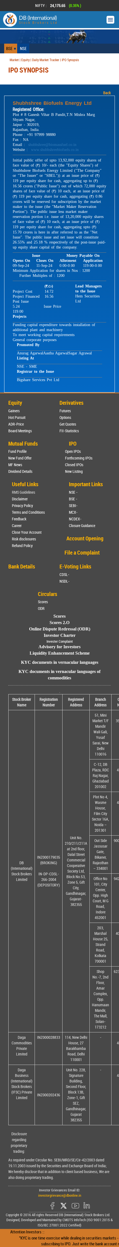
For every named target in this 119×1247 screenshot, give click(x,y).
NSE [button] (23, 48)
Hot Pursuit (16, 417)
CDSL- (64, 574)
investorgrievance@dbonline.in (59, 1195)
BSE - (73, 498)
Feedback (19, 518)
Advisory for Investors (59, 646)
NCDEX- (75, 518)
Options (65, 417)
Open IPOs (73, 451)
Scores (43, 601)
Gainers (14, 410)
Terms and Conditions (28, 512)
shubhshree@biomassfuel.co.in (52, 145)
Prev (11, 5)
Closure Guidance (82, 525)
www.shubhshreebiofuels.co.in (55, 150)
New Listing (74, 471)
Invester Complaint (59, 641)
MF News (15, 464)
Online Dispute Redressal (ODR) (59, 629)
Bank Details (21, 566)
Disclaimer (20, 498)
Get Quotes (68, 424)
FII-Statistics (69, 430)
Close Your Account (27, 532)
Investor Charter (60, 635)
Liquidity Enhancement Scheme (60, 653)
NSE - (73, 492)
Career (17, 525)
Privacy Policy (22, 505)
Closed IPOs (74, 464)
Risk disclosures (24, 538)
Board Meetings (20, 430)
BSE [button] (9, 48)
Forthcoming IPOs (78, 458)
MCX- (73, 512)
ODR (41, 608)
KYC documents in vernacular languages (59, 662)
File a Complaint (82, 552)
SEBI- (73, 505)
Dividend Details (20, 471)
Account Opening (85, 538)
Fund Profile (17, 451)
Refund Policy (22, 545)
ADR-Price (16, 424)
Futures (65, 410)
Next (107, 5)
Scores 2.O (59, 622)
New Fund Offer (20, 458)
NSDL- (64, 581)
